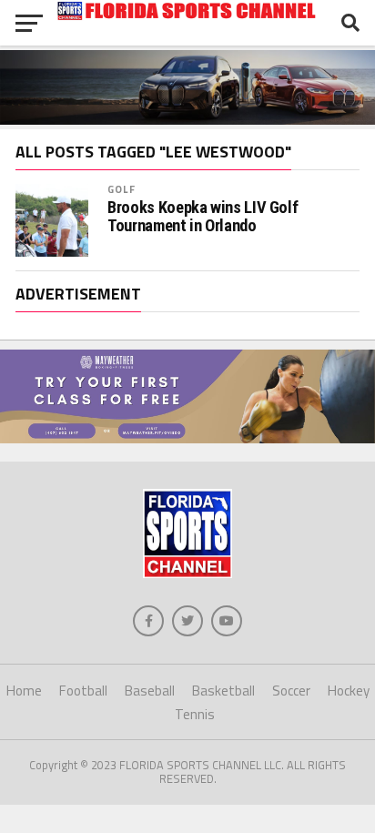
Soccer (291, 690)
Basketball (223, 690)
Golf (121, 189)
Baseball (150, 690)
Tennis (195, 714)
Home (24, 690)
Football (83, 690)
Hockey (349, 690)
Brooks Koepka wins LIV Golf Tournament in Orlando (202, 216)
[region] (187, 305)
